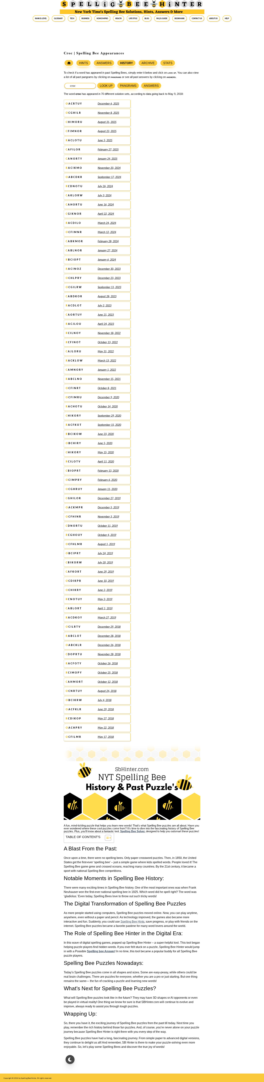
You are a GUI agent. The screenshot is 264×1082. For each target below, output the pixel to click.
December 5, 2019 (108, 507)
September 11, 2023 (109, 287)
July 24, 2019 (105, 553)
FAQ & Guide (161, 18)
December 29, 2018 (109, 626)
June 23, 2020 (106, 434)
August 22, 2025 (107, 131)
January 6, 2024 (107, 259)
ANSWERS (104, 63)
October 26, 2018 (108, 663)
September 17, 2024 (109, 177)
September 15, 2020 (109, 425)
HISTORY (126, 63)
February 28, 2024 (108, 241)
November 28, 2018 (109, 654)
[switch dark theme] (70, 1059)
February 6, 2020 (107, 480)
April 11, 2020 (106, 461)
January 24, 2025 (107, 158)
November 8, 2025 (108, 113)
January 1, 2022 (107, 370)
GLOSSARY (58, 18)
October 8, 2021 (107, 388)
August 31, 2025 (107, 122)
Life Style (133, 18)
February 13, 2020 (108, 470)
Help (227, 18)
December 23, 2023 (109, 278)
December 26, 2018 (109, 645)
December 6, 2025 (108, 103)
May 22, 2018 (106, 727)
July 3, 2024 (104, 195)
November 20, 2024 (109, 168)
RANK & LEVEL (41, 18)
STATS (167, 63)
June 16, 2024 (106, 204)
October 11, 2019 (108, 526)
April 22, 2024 (106, 214)
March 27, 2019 (107, 617)
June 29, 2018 (106, 709)
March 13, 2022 (107, 360)
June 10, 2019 (106, 581)
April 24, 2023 (106, 324)
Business (85, 18)
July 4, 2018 (104, 700)
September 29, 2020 (109, 415)
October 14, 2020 (108, 406)
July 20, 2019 (105, 562)
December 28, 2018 (109, 636)
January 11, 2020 (107, 489)
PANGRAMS (128, 85)
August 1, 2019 (106, 544)
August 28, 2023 (107, 296)
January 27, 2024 (107, 250)
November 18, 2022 (109, 333)
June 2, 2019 (105, 590)
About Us (213, 18)
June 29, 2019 (106, 571)
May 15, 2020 (106, 452)
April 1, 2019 (105, 608)
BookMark (179, 18)
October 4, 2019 (107, 535)
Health (118, 18)
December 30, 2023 (109, 269)
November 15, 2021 (109, 379)
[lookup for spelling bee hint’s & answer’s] (69, 63)
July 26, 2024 (105, 186)
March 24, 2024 (107, 223)
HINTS (83, 63)
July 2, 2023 (104, 305)
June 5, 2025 (105, 140)
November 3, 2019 (108, 516)
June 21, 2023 (106, 314)
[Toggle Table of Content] (106, 838)
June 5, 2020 (105, 443)
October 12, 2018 (108, 682)
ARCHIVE (148, 63)
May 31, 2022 (106, 351)
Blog (147, 18)
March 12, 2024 (107, 232)
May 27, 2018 (106, 718)
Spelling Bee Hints (132, 921)
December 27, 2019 (109, 498)
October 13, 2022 (108, 342)
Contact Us (197, 18)
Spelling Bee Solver (132, 831)
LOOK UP (106, 85)
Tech (72, 18)
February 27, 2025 (108, 149)
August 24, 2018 (107, 691)
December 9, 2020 (108, 397)
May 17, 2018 (106, 737)
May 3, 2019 (105, 599)
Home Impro (102, 18)
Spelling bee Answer (101, 951)
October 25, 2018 (108, 672)
